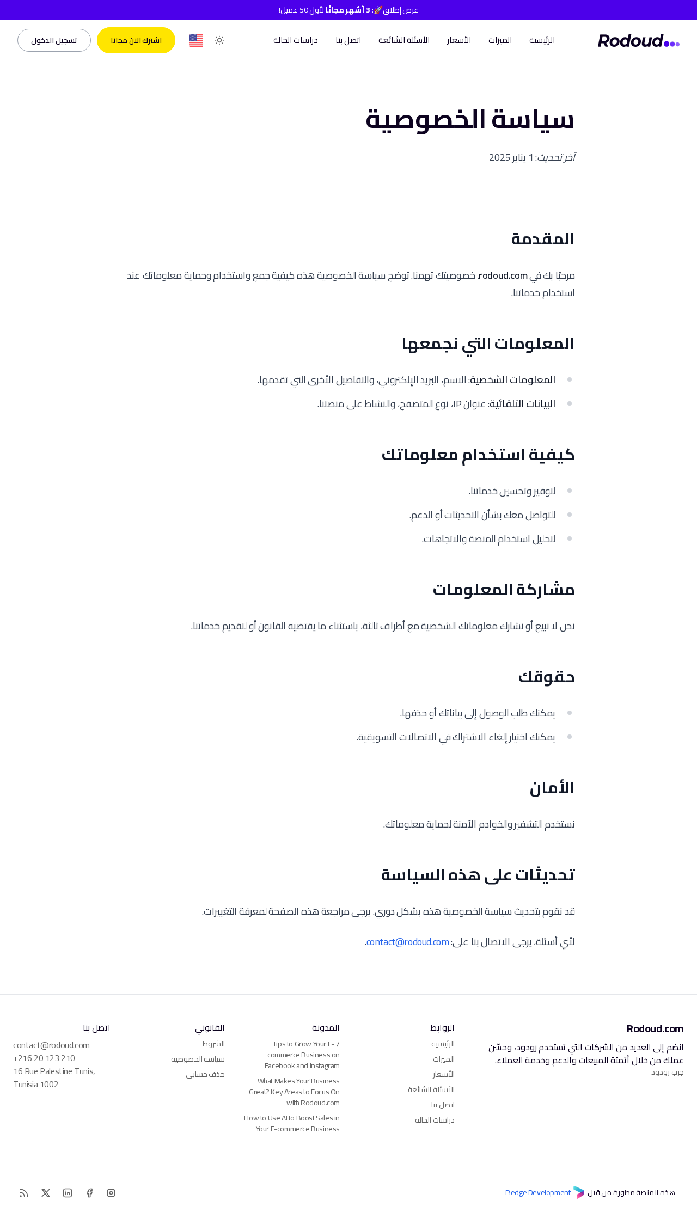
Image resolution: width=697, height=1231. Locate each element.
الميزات (500, 40)
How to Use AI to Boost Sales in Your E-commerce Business (292, 1123)
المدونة (326, 1027)
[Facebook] (89, 1193)
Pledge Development (538, 1193)
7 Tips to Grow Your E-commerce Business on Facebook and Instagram (302, 1055)
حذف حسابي (205, 1074)
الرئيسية (542, 40)
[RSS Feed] (196, 40)
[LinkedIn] (67, 1193)
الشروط (214, 1044)
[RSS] (24, 1193)
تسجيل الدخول (54, 40)
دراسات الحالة (295, 40)
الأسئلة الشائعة (404, 40)
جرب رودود (667, 1072)
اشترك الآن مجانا (136, 40)
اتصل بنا (348, 40)
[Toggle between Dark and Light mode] (219, 40)
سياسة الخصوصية (198, 1059)
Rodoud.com (655, 1028)
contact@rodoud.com (407, 942)
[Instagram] (111, 1193)
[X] (46, 1193)
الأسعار (459, 40)
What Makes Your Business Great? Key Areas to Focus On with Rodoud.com (294, 1092)
